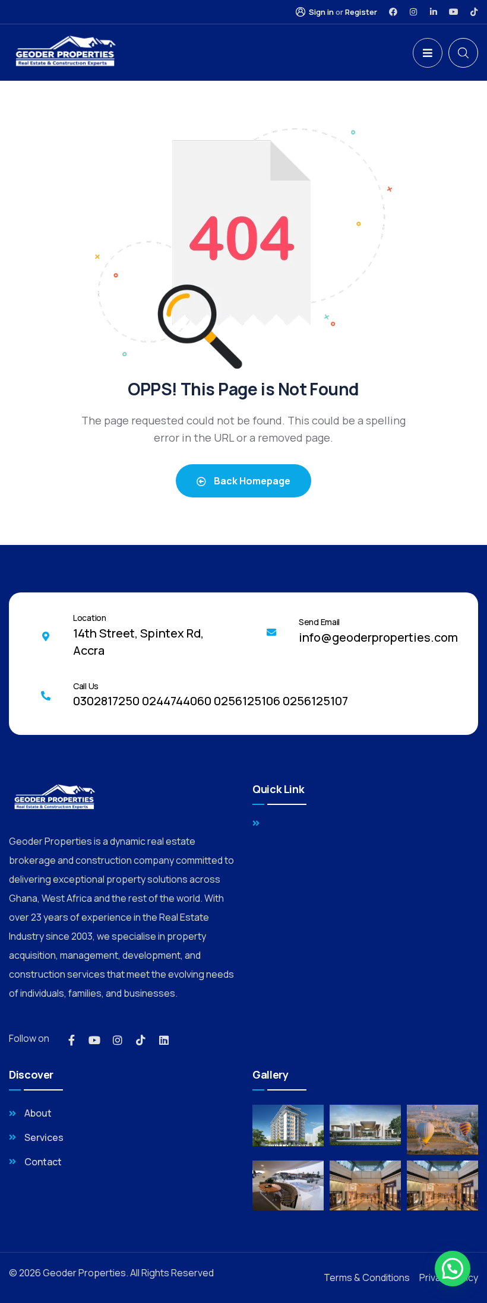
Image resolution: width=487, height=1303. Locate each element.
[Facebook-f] (71, 1040)
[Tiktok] (474, 12)
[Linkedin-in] (433, 12)
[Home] (64, 52)
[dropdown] (427, 53)
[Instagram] (413, 12)
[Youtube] (454, 12)
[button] (452, 1268)
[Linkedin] (164, 1040)
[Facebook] (393, 12)
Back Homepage (251, 480)
